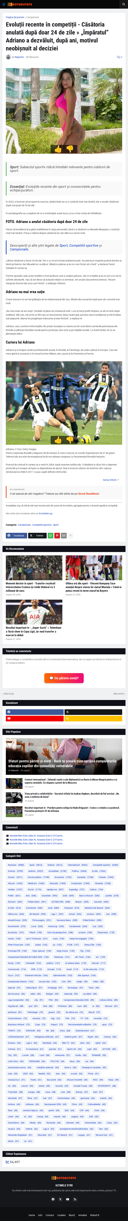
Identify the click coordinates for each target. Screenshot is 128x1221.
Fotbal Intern (37, 902)
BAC (69, 1110)
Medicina (36, 883)
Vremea (14, 1049)
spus (107, 1024)
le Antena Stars (75, 963)
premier (55, 1049)
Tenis (93, 987)
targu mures (66, 951)
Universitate (93, 1122)
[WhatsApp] (50, 535)
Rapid (93, 1037)
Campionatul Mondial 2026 (79, 1000)
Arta (31, 895)
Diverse (15, 871)
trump (14, 963)
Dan (66, 981)
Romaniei (53, 1122)
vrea (65, 1092)
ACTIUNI (109, 1049)
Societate (49, 895)
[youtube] (35, 718)
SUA (48, 1006)
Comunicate (17, 969)
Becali (94, 1012)
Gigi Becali (16, 1006)
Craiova (110, 1037)
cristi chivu (16, 1061)
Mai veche (119, 693)
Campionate (32, 17)
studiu (81, 1055)
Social (35, 889)
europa (34, 1092)
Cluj (12, 1055)
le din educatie (94, 969)
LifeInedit (33, 963)
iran (111, 914)
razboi (41, 944)
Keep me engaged (81, 938)
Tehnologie (35, 1012)
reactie (60, 1116)
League (84, 1135)
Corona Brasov (17, 1018)
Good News (16, 1122)
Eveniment (34, 908)
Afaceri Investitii (77, 1080)
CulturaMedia (97, 1104)
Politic (14, 895)
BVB (36, 969)
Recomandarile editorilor (82, 1024)
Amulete (82, 1215)
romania (39, 1018)
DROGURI (33, 1030)
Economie (63, 877)
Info (40, 1215)
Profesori (65, 1006)
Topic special (41, 951)
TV (84, 1018)
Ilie (50, 1030)
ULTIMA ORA (61, 902)
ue (28, 1141)
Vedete (15, 889)
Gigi (55, 1018)
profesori (15, 1012)
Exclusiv (15, 902)
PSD (53, 1000)
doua (75, 1061)
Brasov (82, 902)
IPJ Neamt (64, 1135)
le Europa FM (17, 951)
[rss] (93, 718)
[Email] (64, 535)
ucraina (85, 932)
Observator (106, 932)
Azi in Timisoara (37, 938)
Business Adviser (19, 1024)
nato (13, 1073)
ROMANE (99, 1055)
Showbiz (103, 883)
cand (45, 1055)
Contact (50, 1215)
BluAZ (72, 1215)
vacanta (61, 1086)
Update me (55, 889)
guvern (54, 1012)
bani (98, 1092)
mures (14, 938)
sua (98, 926)
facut (14, 975)
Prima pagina (41, 920)
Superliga (76, 889)
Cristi (99, 1110)
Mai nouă (9, 693)
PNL (70, 1018)
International (78, 865)
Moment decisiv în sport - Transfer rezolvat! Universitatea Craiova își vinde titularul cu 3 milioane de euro (30, 587)
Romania (16, 865)
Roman (82, 1092)
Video (98, 981)
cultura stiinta (109, 1000)
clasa (112, 1122)
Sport (64, 245)
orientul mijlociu (33, 1110)
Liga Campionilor (18, 1000)
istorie (44, 1086)
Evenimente (17, 926)
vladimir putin (73, 1037)
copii (92, 1049)
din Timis (82, 957)
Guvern (15, 877)
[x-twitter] (93, 712)
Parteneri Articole (36, 975)
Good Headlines (88, 493)
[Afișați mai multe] (70, 535)
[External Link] (109, 480)
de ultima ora (74, 1012)
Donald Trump (83, 1086)
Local (37, 926)
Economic (16, 932)
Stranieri (73, 1122)
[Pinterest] (57, 535)
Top (85, 951)
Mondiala (50, 1043)
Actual (75, 914)
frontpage (55, 987)
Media (35, 1122)
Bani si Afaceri (89, 895)
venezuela (62, 1055)
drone (13, 1141)
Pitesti (35, 932)
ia (96, 1006)
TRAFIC (14, 1030)
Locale (28, 1055)
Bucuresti (54, 1080)
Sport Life (74, 1049)
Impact (57, 1024)
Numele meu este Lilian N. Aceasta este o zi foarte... (37, 835)
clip (38, 1000)
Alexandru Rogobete (20, 1135)
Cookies (61, 1215)
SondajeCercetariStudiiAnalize (77, 1129)
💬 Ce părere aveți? (64, 678)
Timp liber (15, 1092)
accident (90, 994)
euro (82, 1006)
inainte (106, 1098)
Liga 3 (48, 1129)
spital (100, 1043)
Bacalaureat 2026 (55, 1104)
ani (100, 957)
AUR (93, 1116)
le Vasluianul (35, 1049)
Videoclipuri (34, 987)
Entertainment (85, 1030)
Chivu (77, 1104)
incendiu (100, 1018)
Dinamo (14, 1043)
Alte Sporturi (87, 975)
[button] (4, 4)
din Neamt (38, 914)
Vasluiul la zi (16, 1080)
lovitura (14, 1104)
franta (36, 1080)
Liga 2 (31, 1043)
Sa (12, 1086)
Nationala (62, 957)
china (65, 1030)
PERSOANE (37, 1061)
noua (51, 1092)
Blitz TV (68, 1043)
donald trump (17, 920)
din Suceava (16, 994)
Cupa (40, 1024)
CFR (84, 1110)
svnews (94, 914)
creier (13, 1116)
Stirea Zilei (92, 944)
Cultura (96, 889)
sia (89, 1061)
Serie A (70, 1067)
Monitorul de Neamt (97, 908)
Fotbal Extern (92, 920)
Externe (55, 865)
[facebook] (35, 712)
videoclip (71, 994)
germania (87, 1098)
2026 (68, 895)
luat (47, 1098)
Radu (113, 1080)
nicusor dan (47, 981)
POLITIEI (57, 1061)
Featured (71, 908)
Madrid (44, 1073)
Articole (99, 963)
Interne (32, 1129)
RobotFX (94, 1215)
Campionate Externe (21, 981)
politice (53, 963)
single (82, 981)
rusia (58, 938)
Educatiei (45, 1135)
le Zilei (14, 908)
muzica (14, 1129)
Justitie (112, 895)
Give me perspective (60, 932)
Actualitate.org (45, 513)
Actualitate (57, 871)
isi (28, 1116)
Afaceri (15, 883)
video (35, 994)
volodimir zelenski (48, 1067)
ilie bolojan (75, 987)
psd (33, 1006)
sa (57, 944)
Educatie (58, 883)
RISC (98, 1080)
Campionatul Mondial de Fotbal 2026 (28, 957)
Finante (106, 877)
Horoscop (56, 926)
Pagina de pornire (15, 17)
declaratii (15, 1098)
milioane (32, 1104)
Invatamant (80, 883)
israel (72, 969)
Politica (79, 871)
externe (35, 871)
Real (13, 1110)
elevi (85, 1043)
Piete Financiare (19, 944)
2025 (28, 1073)
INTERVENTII (107, 1086)
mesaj (42, 1116)
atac (61, 1073)
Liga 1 (57, 914)
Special (14, 987)
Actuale (54, 969)
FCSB (73, 944)
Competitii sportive (83, 245)
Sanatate (85, 877)
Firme (93, 1073)
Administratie (62, 975)
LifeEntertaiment (18, 1037)
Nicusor (111, 1006)
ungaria (77, 1116)
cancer (27, 1086)
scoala (77, 1073)
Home (32, 1215)
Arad (53, 908)
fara (103, 1129)
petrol (54, 1110)
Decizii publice (38, 877)
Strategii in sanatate (94, 1067)
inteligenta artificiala (46, 1037)
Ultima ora (16, 914)
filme (33, 1098)
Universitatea (66, 1098)
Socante (101, 902)
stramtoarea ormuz (19, 1067)
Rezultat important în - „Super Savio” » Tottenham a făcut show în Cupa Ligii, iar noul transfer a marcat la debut (33, 631)
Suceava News (67, 920)
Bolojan (52, 994)
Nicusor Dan (104, 1135)
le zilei (99, 871)
